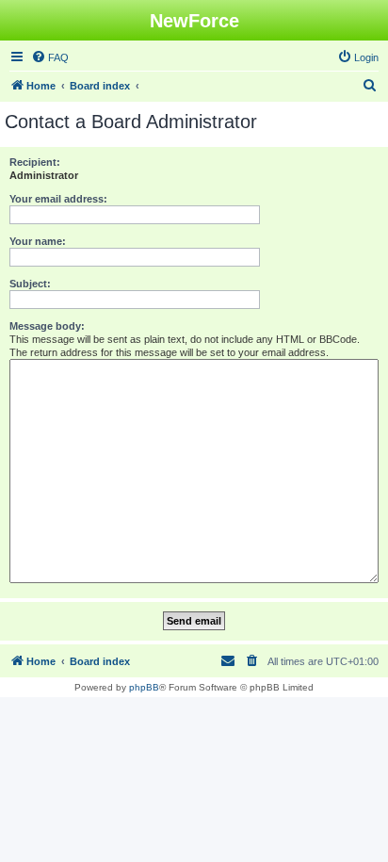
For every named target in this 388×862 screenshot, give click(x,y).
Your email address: (58, 198)
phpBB (144, 687)
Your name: (37, 241)
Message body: (47, 326)
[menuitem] (50, 57)
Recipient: (34, 162)
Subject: (30, 283)
